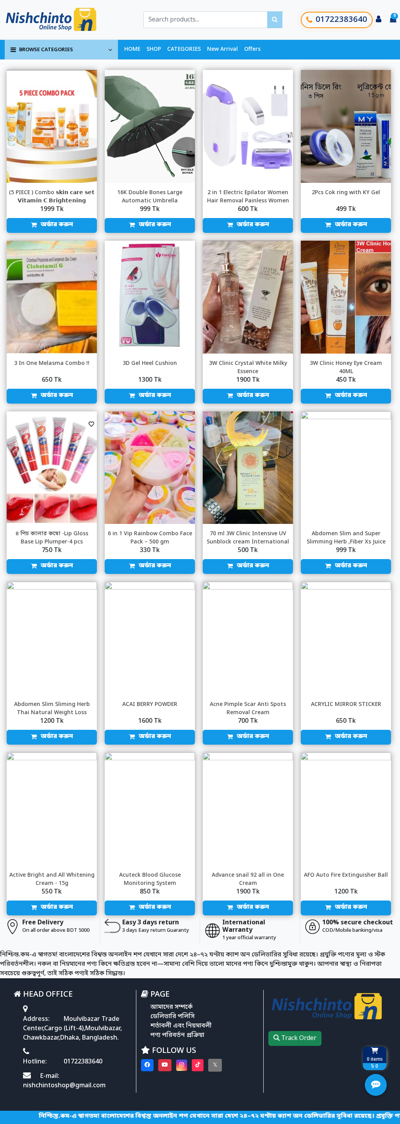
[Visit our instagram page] (181, 1065)
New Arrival (222, 49)
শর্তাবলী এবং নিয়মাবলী (181, 1026)
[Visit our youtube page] (164, 1065)
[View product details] (52, 126)
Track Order (298, 1038)
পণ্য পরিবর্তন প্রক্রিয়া (177, 1035)
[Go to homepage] (59, 19)
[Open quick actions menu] (376, 1085)
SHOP (153, 49)
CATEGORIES (184, 49)
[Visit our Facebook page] (147, 1065)
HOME (132, 49)
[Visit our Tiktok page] (198, 1065)
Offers (252, 49)
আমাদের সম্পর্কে (171, 1007)
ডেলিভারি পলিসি (172, 1016)
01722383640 (341, 20)
